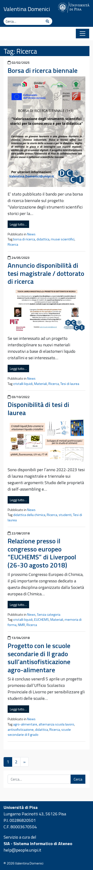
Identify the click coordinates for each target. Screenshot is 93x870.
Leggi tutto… (18, 224)
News (31, 234)
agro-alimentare (25, 724)
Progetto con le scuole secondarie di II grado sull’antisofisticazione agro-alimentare (39, 657)
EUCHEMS (41, 619)
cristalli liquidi (23, 383)
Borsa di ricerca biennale (43, 70)
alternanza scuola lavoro (56, 724)
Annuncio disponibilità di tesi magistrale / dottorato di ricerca (46, 273)
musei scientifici (62, 239)
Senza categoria (48, 614)
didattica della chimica (29, 514)
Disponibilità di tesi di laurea (38, 408)
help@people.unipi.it (22, 850)
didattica (42, 239)
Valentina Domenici (27, 9)
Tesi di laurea (69, 383)
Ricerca (13, 244)
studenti (65, 514)
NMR (21, 624)
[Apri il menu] (82, 33)
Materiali (40, 383)
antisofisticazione (21, 729)
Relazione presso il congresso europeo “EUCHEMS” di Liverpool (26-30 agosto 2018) (42, 553)
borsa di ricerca (24, 239)
